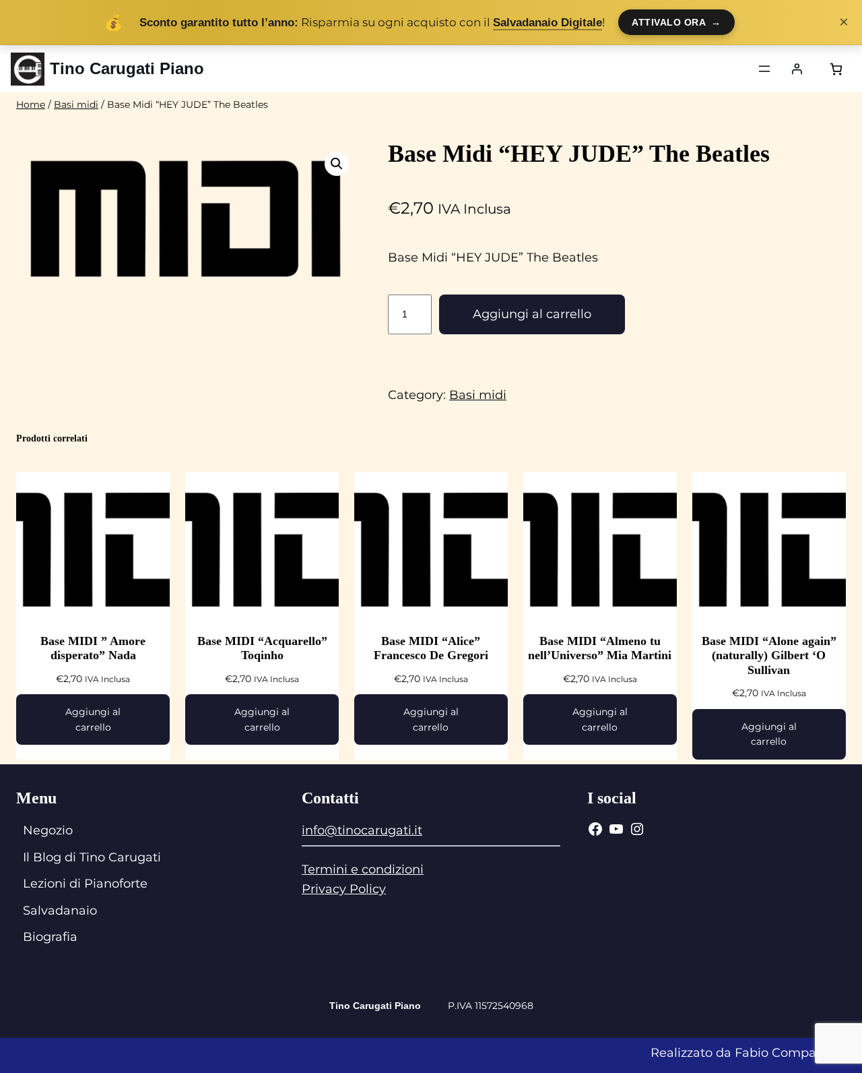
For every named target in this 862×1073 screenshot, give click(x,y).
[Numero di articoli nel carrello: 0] (836, 69)
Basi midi (76, 104)
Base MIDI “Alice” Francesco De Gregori (431, 648)
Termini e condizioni (363, 869)
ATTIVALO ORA (676, 22)
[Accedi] (797, 69)
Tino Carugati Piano (127, 68)
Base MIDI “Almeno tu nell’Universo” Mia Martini (599, 648)
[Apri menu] (764, 69)
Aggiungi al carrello (532, 314)
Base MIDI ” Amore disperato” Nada (92, 648)
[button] (337, 164)
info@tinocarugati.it (362, 830)
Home (30, 104)
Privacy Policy (344, 889)
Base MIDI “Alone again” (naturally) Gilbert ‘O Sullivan (769, 655)
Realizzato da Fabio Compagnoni (751, 1052)
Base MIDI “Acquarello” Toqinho (262, 648)
